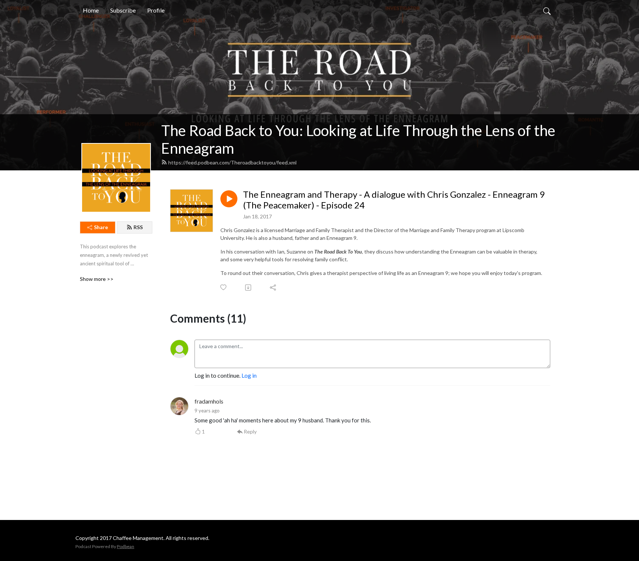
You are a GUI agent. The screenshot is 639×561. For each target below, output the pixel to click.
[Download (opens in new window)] (248, 287)
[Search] (547, 10)
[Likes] (224, 287)
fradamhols (209, 401)
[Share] (273, 287)
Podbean (125, 546)
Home (91, 10)
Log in (249, 375)
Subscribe (123, 10)
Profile (156, 10)
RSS (138, 227)
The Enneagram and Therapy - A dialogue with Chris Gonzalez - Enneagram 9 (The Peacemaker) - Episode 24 (394, 199)
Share (101, 227)
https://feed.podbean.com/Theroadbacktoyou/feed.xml (232, 162)
